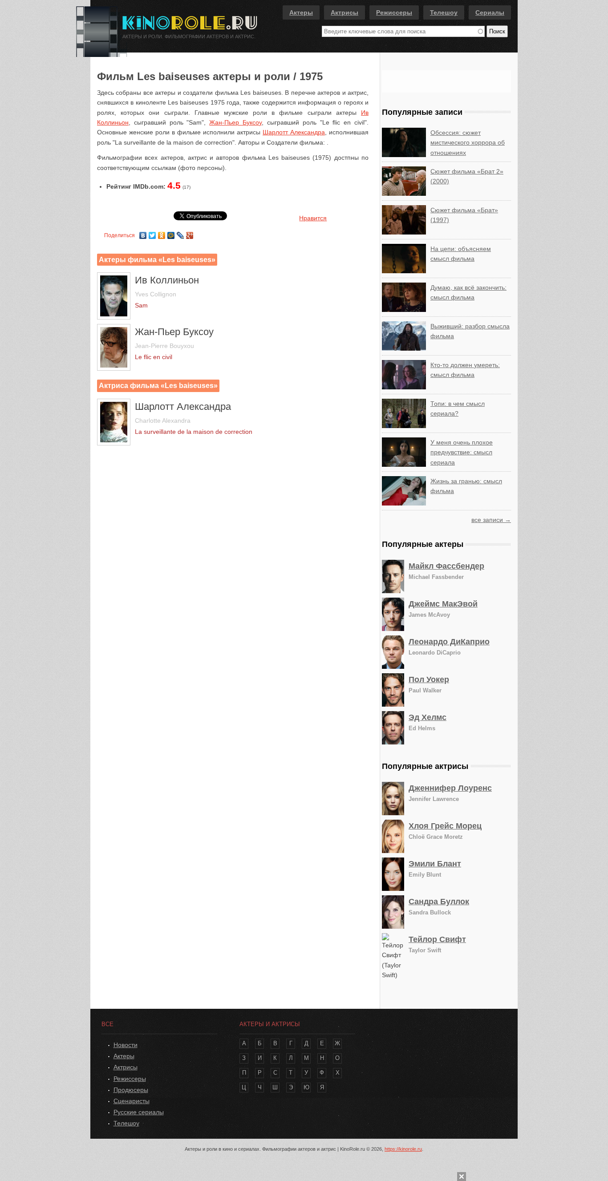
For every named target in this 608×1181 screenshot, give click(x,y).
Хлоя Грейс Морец (445, 825)
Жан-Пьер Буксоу (235, 122)
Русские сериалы (138, 1112)
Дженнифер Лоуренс (450, 788)
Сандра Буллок (439, 901)
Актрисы (344, 12)
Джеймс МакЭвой (443, 603)
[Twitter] (152, 233)
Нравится (313, 218)
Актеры (301, 12)
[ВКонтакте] (143, 233)
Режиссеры (394, 12)
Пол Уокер (429, 679)
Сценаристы (131, 1100)
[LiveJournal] (180, 233)
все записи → (491, 519)
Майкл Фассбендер (446, 566)
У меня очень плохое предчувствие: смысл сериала (461, 452)
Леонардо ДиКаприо (449, 641)
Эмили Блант (435, 863)
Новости (125, 1044)
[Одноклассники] (161, 233)
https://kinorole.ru (403, 1149)
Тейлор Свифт (437, 939)
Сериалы (489, 12)
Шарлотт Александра (294, 132)
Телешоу (444, 12)
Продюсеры (130, 1089)
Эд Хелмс (427, 717)
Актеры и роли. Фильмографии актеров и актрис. (188, 36)
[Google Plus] (190, 233)
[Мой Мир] (171, 233)
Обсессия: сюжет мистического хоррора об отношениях (467, 142)
